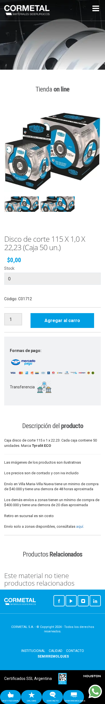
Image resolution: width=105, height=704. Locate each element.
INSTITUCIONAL (33, 651)
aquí (79, 526)
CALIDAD (55, 651)
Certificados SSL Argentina (28, 678)
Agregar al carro (62, 320)
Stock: (9, 268)
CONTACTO (75, 651)
